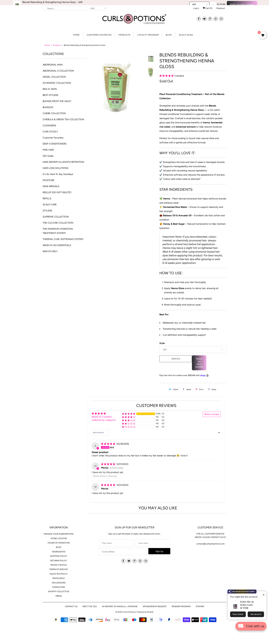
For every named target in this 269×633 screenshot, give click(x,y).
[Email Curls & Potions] (221, 18)
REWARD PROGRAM (181, 606)
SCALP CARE (50, 204)
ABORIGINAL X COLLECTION (58, 70)
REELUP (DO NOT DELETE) (57, 192)
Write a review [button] (211, 414)
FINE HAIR (48, 149)
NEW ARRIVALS (51, 186)
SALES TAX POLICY (59, 574)
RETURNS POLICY (58, 560)
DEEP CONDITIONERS (54, 143)
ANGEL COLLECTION (54, 76)
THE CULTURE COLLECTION (58, 222)
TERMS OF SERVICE (58, 569)
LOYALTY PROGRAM (148, 35)
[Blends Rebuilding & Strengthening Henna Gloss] (116, 79)
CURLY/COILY (50, 131)
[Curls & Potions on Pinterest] (210, 18)
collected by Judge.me (104, 420)
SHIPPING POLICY (58, 556)
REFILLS (47, 198)
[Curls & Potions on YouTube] (204, 18)
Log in (196, 8)
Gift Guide (48, 156)
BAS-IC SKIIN (50, 89)
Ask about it (255, 614)
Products (57, 45)
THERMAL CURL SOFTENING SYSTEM (63, 239)
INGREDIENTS (58, 552)
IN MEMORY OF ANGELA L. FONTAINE (120, 606)
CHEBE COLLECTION (54, 113)
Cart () (208, 8)
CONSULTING (58, 587)
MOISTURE (48, 180)
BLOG (169, 35)
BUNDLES (48, 107)
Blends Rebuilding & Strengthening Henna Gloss (52, 2)
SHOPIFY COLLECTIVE (58, 591)
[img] (108, 443)
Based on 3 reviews (102, 416)
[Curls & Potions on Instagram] (216, 18)
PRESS (59, 596)
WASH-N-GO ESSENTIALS (57, 245)
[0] (263, 35)
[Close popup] (262, 594)
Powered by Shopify (145, 612)
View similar (237, 614)
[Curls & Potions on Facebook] (199, 18)
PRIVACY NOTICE (58, 565)
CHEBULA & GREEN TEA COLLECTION (63, 119)
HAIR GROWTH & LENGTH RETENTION (63, 162)
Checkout (220, 8)
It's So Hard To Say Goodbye (58, 174)
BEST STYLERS (50, 95)
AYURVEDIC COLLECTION (57, 83)
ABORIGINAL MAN (53, 64)
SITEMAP (200, 606)
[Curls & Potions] (134, 21)
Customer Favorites (53, 137)
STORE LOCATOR (59, 538)
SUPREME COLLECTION (56, 216)
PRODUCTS (124, 35)
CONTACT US (71, 606)
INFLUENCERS (59, 583)
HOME (76, 35)
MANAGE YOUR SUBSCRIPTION (58, 534)
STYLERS (47, 210)
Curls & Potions (129, 612)
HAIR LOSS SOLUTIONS (55, 168)
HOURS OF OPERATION (59, 543)
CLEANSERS (49, 125)
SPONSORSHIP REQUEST (155, 606)
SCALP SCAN (186, 35)
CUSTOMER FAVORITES (99, 35)
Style (162, 343)
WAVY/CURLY (50, 251)
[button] (166, 75)
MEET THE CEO (90, 606)
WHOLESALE (58, 578)
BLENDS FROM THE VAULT (57, 101)
